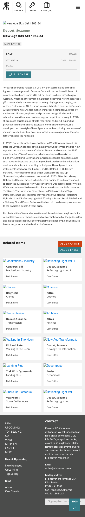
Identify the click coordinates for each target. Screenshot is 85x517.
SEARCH (19, 10)
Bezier (50, 371)
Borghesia (12, 293)
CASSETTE (11, 448)
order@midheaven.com (58, 468)
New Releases (13, 465)
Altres (50, 319)
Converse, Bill (14, 266)
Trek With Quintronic (19, 371)
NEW (8, 423)
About (9, 487)
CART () (46, 10)
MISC (8, 452)
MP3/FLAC (11, 444)
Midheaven (6, 7)
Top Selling (11, 474)
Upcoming (11, 469)
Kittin (50, 293)
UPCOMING (12, 427)
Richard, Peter (15, 345)
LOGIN (32, 10)
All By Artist (69, 243)
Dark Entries (12, 43)
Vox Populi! (13, 397)
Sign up (75, 504)
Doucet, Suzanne (16, 30)
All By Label (69, 249)
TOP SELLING (13, 431)
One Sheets (12, 491)
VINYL (9, 440)
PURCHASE (21, 74)
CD (7, 436)
